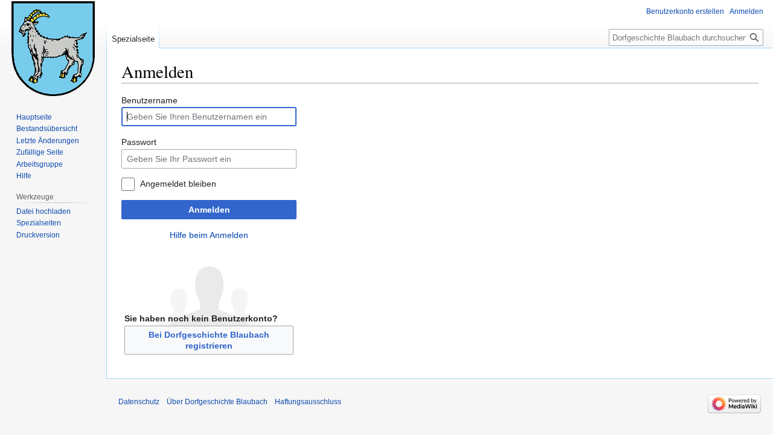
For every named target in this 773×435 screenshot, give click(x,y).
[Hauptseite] (53, 48)
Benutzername (149, 100)
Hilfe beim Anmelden (209, 235)
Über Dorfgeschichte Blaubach (217, 402)
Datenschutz (138, 402)
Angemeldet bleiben (178, 183)
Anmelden (209, 209)
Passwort (138, 142)
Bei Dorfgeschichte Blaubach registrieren (209, 340)
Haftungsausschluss (308, 402)
